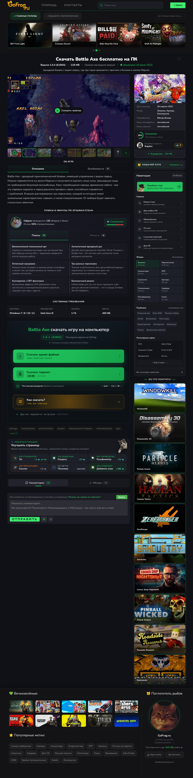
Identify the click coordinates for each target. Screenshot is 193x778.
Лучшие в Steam (172, 313)
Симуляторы (57, 746)
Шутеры (41, 746)
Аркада (170, 110)
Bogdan (148, 146)
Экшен (61, 429)
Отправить (24, 519)
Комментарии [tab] (39, 482)
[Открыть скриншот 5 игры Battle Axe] (89, 152)
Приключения (104, 429)
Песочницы (164, 318)
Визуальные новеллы (156, 330)
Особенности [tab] (98, 168)
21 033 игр (177, 175)
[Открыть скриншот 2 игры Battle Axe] (44, 152)
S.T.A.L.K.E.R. (166, 350)
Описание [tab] (38, 168)
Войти (179, 5)
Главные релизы (26, 16)
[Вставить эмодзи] (50, 519)
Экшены (161, 110)
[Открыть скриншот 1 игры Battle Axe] (29, 152)
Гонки (97, 753)
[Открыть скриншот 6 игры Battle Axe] (104, 152)
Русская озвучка (63, 753)
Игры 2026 (157, 313)
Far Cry (164, 356)
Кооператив (163, 113)
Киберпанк (171, 324)
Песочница (83, 753)
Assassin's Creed (145, 350)
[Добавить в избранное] (180, 59)
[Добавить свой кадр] (126, 152)
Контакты (73, 5)
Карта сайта (155, 754)
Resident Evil (143, 356)
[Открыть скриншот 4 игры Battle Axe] (74, 152)
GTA (140, 344)
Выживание (151, 318)
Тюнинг (141, 330)
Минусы (97, 235)
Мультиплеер (46, 429)
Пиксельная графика (80, 429)
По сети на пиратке (122, 746)
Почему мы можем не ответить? (84, 496)
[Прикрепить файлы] (44, 519)
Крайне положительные (34, 760)
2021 (118, 429)
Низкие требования (21, 746)
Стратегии (16, 753)
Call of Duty (166, 344)
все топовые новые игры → (170, 16)
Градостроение (144, 324)
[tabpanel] (69, 189)
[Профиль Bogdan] (140, 145)
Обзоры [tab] (99, 482)
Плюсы (38, 235)
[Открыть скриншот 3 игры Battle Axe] (59, 152)
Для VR (45, 753)
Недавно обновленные (63, 16)
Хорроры (31, 753)
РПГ (91, 746)
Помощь (49, 5)
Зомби (140, 318)
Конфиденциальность (164, 762)
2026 (13, 760)
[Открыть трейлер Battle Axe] (14, 152)
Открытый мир (144, 313)
